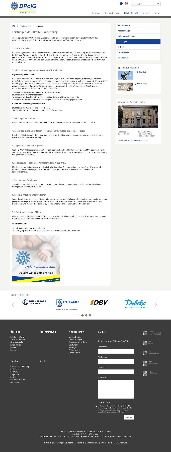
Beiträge (121, 47)
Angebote (14, 374)
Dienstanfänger (124, 31)
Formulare (14, 371)
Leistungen (122, 41)
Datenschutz (104, 402)
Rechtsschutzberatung (19, 366)
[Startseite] (13, 26)
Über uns (96, 13)
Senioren (14, 350)
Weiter (129, 417)
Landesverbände (17, 379)
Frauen (13, 347)
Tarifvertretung (112, 13)
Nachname (103, 357)
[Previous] (13, 304)
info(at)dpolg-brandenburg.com (136, 140)
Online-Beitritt (124, 25)
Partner (13, 377)
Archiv (158, 13)
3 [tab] (86, 315)
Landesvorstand (17, 337)
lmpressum (92, 442)
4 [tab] (90, 315)
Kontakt (80, 442)
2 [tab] (82, 315)
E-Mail (101, 367)
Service (146, 13)
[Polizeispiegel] (125, 87)
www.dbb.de (121, 442)
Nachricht (102, 377)
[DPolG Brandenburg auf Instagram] (125, 3)
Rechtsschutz (123, 58)
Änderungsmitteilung (126, 36)
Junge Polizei (15, 344)
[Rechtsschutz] (125, 75)
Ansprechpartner (17, 339)
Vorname (102, 346)
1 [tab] (79, 315)
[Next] (155, 304)
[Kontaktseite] (120, 4)
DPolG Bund (15, 382)
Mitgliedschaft (131, 13)
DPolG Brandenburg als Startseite (58, 442)
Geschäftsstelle (16, 342)
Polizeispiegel (123, 52)
